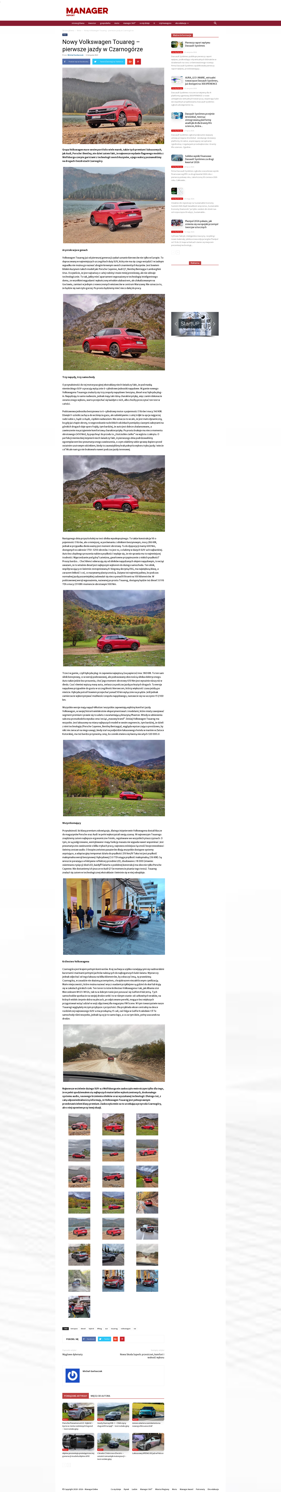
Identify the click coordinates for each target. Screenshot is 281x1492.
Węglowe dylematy (72, 1354)
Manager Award (186, 1489)
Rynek (126, 1489)
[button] (215, 23)
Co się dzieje (145, 23)
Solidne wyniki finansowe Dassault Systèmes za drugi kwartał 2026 (199, 159)
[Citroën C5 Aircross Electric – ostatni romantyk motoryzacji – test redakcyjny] (113, 1442)
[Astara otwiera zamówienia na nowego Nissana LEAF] (148, 1412)
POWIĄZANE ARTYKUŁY (75, 1396)
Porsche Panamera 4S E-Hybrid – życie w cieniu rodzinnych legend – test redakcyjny (77, 1426)
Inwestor (92, 23)
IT (154, 23)
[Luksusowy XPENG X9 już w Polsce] (148, 1442)
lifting (99, 1328)
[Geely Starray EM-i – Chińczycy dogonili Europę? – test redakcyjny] (113, 1412)
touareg (114, 1328)
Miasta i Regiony (162, 1489)
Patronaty (200, 1489)
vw (135, 1328)
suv (106, 1328)
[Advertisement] (195, 287)
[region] (195, 325)
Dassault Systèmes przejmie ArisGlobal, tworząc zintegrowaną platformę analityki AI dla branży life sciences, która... (200, 120)
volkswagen (126, 1328)
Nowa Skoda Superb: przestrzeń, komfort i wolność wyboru (142, 1356)
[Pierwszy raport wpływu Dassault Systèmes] (177, 44)
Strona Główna (78, 23)
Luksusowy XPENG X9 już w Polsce (147, 1453)
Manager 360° (129, 23)
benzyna (74, 1328)
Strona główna (68, 30)
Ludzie (134, 1489)
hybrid (91, 1328)
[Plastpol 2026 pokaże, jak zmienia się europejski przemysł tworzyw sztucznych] (177, 223)
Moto (116, 23)
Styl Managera (165, 23)
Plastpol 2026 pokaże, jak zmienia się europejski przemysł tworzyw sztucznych (201, 224)
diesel (83, 1328)
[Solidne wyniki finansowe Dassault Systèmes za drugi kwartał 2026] (177, 158)
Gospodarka (105, 23)
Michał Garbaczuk (75, 55)
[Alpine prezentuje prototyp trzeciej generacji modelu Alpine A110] (78, 1442)
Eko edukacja (180, 23)
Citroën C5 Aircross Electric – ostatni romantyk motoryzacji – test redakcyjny (111, 1456)
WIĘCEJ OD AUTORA (100, 1396)
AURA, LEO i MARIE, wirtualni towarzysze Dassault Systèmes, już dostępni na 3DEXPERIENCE (201, 80)
